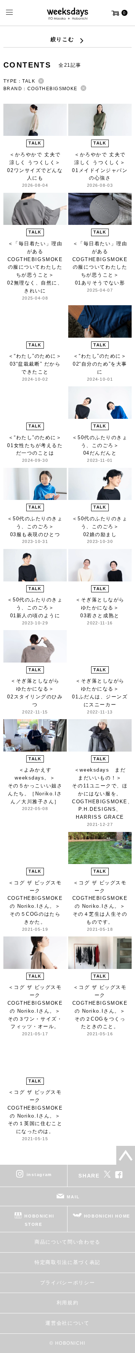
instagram (39, 1174)
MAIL (73, 1197)
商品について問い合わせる (67, 1242)
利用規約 (68, 1302)
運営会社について (67, 1323)
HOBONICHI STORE (39, 1220)
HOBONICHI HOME (107, 1216)
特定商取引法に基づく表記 (67, 1262)
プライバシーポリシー (67, 1282)
